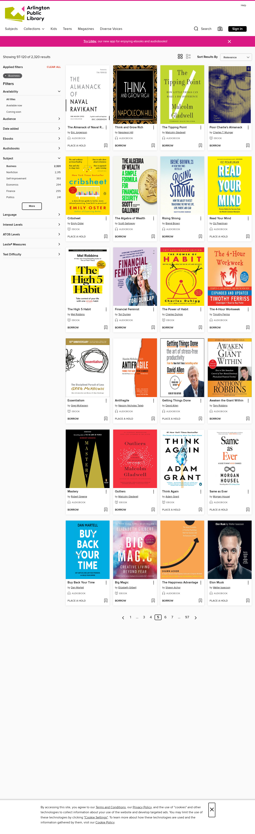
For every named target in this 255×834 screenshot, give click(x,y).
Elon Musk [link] (217, 582)
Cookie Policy (104, 822)
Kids (54, 29)
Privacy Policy (142, 807)
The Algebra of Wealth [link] (130, 218)
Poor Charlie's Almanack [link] (226, 127)
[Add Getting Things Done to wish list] (200, 419)
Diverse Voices (111, 29)
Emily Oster (77, 223)
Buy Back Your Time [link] (81, 582)
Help (243, 5)
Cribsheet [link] (74, 218)
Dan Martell (77, 587)
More (32, 206)
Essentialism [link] (76, 400)
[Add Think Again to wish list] (200, 510)
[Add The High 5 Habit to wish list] (105, 327)
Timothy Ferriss (221, 314)
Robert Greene (79, 496)
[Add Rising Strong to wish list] (200, 236)
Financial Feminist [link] (127, 309)
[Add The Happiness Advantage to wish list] (200, 601)
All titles (10, 99)
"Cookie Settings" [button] (96, 817)
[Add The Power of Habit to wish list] (200, 327)
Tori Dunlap (124, 314)
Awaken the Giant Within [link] (226, 400)
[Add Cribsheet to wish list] (105, 236)
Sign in (237, 29)
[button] (202, 30)
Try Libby (89, 41)
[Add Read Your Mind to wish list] (247, 236)
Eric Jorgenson (79, 132)
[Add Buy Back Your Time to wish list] (105, 601)
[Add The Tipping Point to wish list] (200, 145)
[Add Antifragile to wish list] (153, 419)
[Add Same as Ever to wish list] (247, 510)
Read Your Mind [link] (220, 218)
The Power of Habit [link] (175, 309)
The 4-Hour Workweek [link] (225, 309)
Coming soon (13, 112)
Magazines (86, 29)
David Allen (172, 405)
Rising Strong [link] (171, 218)
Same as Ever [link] (219, 491)
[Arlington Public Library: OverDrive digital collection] (27, 14)
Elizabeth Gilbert (127, 587)
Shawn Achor (173, 587)
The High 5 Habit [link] (79, 309)
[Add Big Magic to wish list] (153, 601)
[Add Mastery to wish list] (105, 510)
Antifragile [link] (122, 400)
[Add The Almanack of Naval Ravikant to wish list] (105, 145)
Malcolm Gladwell (175, 132)
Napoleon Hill (125, 132)
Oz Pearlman (220, 223)
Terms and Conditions (111, 807)
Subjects (11, 29)
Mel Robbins (78, 314)
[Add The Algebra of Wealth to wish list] (153, 236)
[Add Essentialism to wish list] (105, 419)
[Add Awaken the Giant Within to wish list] (247, 419)
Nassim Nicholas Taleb (130, 405)
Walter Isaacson (221, 587)
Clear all (54, 67)
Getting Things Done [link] (176, 400)
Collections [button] (33, 29)
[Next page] (196, 617)
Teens (67, 29)
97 (187, 617)
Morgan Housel (221, 496)
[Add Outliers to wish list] (153, 510)
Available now (14, 105)
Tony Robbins (220, 405)
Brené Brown (173, 223)
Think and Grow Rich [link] (129, 127)
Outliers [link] (120, 491)
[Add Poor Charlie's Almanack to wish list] (247, 145)
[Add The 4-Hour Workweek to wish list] (247, 327)
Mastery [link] (73, 491)
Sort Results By (207, 57)
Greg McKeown (79, 405)
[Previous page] (123, 617)
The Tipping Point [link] (174, 127)
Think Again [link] (170, 491)
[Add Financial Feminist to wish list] (153, 327)
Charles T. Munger (223, 132)
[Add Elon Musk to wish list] (247, 601)
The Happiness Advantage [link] (180, 582)
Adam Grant (172, 496)
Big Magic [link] (121, 582)
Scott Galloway (126, 223)
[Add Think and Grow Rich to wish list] (153, 145)
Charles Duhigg (174, 314)
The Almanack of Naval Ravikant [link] (86, 127)
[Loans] (220, 30)
